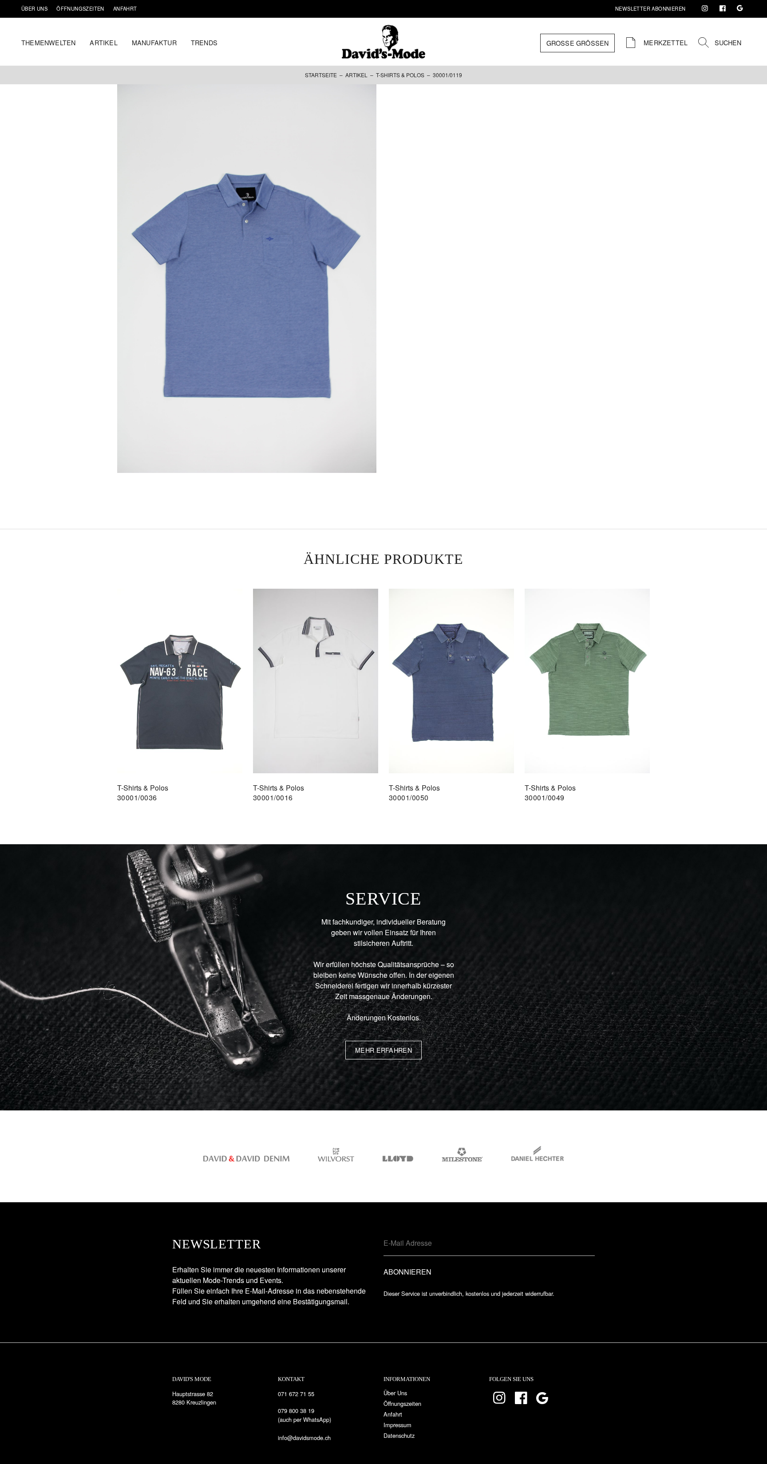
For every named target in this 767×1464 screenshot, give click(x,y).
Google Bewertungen (739, 8)
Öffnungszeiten (80, 8)
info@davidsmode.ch (304, 1437)
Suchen (728, 42)
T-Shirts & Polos (400, 75)
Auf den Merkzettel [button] (179, 688)
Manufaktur (154, 42)
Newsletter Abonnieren (650, 8)
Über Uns (34, 8)
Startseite (321, 75)
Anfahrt (125, 8)
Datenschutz (399, 1435)
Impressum (397, 1425)
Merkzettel (665, 42)
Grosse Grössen (577, 42)
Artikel (103, 42)
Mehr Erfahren (383, 1050)
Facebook (722, 8)
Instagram (704, 8)
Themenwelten (48, 42)
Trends (204, 42)
